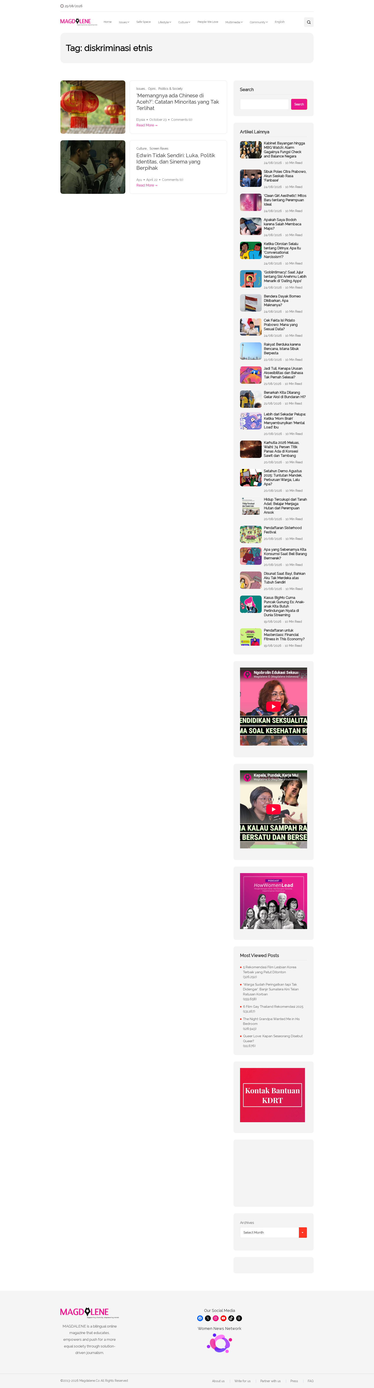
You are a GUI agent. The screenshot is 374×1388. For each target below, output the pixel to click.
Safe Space (143, 21)
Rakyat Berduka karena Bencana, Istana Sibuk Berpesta (282, 348)
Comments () (181, 119)
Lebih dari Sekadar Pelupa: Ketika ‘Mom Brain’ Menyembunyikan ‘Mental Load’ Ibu (285, 420)
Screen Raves (159, 148)
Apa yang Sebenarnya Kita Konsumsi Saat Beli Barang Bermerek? (285, 553)
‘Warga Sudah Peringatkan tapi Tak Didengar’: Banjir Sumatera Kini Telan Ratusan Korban (271, 989)
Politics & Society (170, 88)
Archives (247, 1222)
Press (294, 1381)
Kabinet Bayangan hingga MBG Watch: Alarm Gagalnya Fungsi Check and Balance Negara (284, 149)
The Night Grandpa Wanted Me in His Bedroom (271, 1021)
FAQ (311, 1381)
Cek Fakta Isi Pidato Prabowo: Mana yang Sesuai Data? (281, 324)
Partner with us (270, 1381)
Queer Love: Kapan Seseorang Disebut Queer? (273, 1038)
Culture (183, 22)
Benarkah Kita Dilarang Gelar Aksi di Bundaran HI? (285, 394)
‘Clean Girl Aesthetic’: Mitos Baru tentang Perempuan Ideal (285, 200)
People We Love (208, 21)
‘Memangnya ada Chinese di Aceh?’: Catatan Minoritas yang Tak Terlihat (177, 102)
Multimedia (233, 22)
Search (247, 89)
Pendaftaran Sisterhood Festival (283, 530)
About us (218, 1381)
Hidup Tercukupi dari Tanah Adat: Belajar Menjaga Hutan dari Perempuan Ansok (285, 505)
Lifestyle (163, 22)
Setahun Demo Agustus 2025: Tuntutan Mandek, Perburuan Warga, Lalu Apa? (283, 477)
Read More (145, 125)
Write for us (242, 1381)
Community (257, 22)
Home (107, 21)
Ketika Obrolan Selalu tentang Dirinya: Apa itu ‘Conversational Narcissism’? (282, 250)
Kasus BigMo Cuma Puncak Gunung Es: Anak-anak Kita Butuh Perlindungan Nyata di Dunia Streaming (284, 606)
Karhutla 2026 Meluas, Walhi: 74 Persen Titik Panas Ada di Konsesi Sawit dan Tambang (281, 449)
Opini (151, 88)
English (280, 21)
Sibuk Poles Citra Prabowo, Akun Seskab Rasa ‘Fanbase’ (285, 176)
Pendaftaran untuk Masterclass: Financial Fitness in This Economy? (284, 634)
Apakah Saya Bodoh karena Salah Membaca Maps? (282, 224)
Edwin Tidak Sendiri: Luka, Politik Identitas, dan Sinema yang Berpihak (175, 161)
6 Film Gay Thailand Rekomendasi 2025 (273, 1007)
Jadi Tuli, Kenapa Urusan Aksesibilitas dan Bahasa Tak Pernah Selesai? (283, 372)
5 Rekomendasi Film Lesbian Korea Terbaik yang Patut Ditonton (269, 969)
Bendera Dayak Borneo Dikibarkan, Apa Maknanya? (282, 300)
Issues (123, 22)
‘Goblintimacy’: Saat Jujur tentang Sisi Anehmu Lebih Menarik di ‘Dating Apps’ (285, 276)
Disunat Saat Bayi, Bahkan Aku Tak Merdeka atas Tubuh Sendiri (284, 578)
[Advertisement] (273, 1173)
